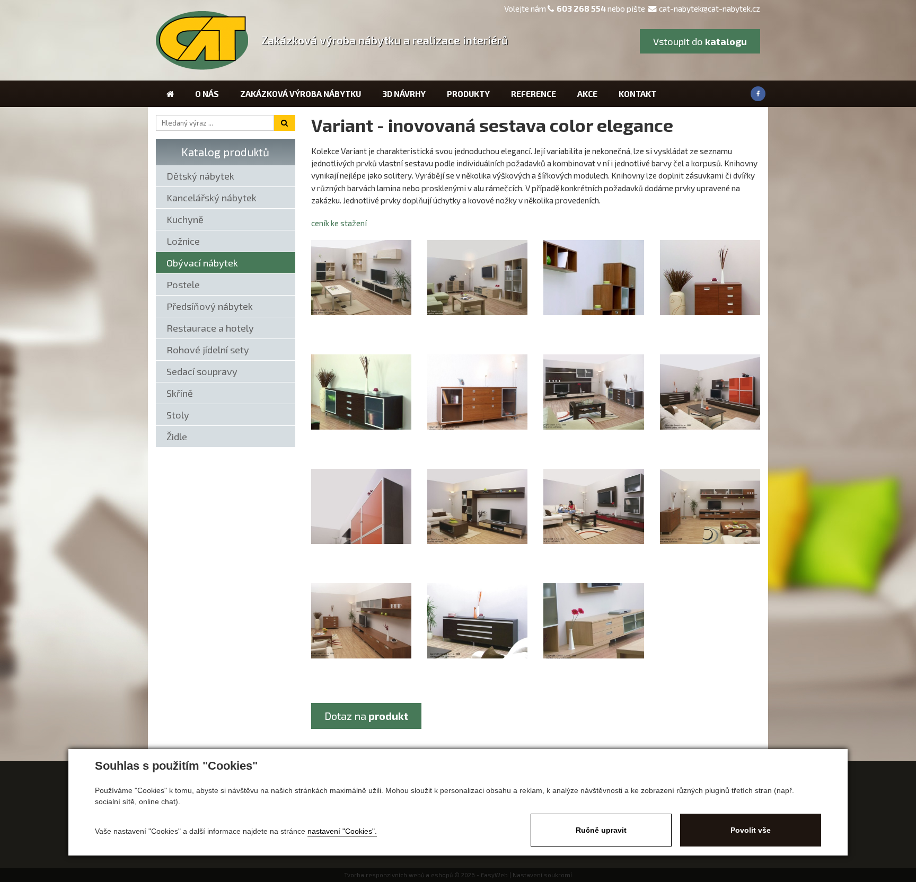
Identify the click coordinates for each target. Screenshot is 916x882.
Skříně (179, 393)
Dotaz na (366, 715)
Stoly (177, 415)
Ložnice (183, 241)
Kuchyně (185, 219)
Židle (176, 436)
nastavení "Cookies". (342, 831)
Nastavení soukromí (542, 874)
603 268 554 (581, 8)
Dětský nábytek (200, 176)
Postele (183, 284)
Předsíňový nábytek (209, 306)
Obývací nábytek (202, 263)
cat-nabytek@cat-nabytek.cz (709, 8)
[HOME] (170, 94)
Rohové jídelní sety (207, 349)
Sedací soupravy (201, 371)
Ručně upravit (601, 830)
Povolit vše (750, 830)
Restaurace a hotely (210, 328)
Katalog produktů (225, 151)
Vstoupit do (700, 41)
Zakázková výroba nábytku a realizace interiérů (384, 40)
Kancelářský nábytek (211, 197)
